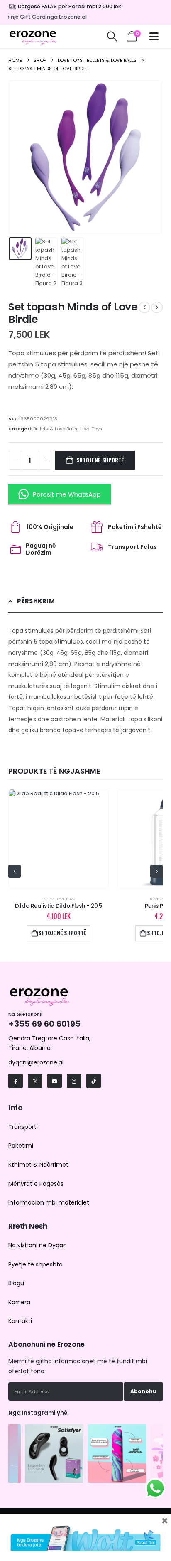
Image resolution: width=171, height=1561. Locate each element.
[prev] (144, 307)
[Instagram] (74, 1081)
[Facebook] (15, 1081)
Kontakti (20, 1321)
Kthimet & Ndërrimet (38, 1164)
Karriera (19, 1302)
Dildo (48, 899)
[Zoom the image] (54, 1428)
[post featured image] (58, 839)
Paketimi (20, 1145)
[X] (35, 1081)
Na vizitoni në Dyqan (37, 1245)
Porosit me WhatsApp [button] (67, 494)
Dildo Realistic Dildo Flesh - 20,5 (58, 906)
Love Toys (91, 428)
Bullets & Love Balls (55, 428)
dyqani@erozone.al (36, 1062)
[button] (112, 37)
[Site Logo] (33, 36)
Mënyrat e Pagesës (36, 1184)
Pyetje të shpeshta (35, 1264)
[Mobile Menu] (156, 36)
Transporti (23, 1127)
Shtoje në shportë (100, 460)
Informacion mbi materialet (48, 1202)
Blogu (16, 1283)
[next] (157, 307)
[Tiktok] (93, 1081)
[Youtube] (54, 1081)
